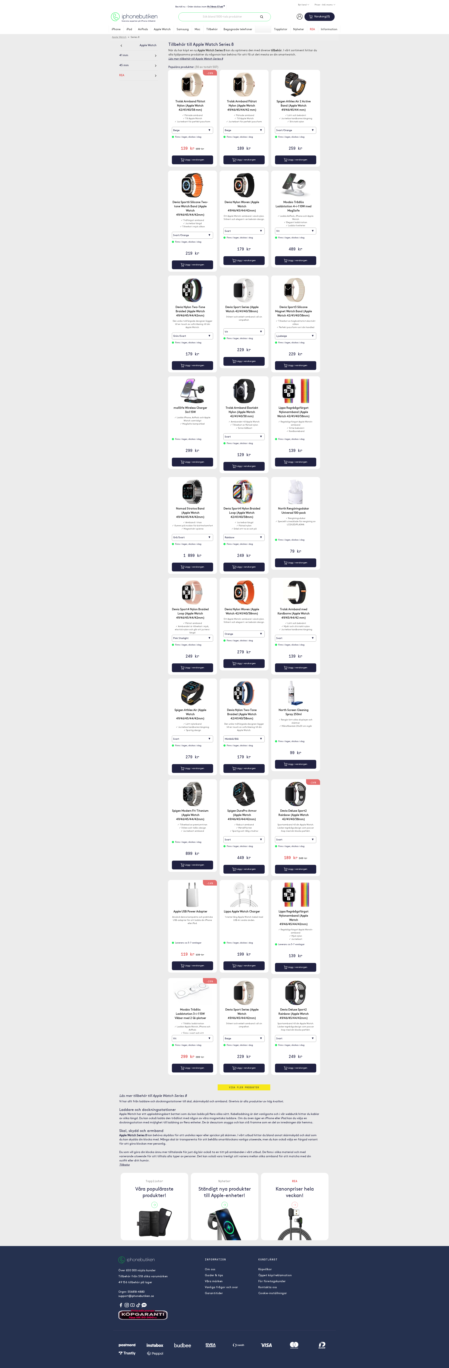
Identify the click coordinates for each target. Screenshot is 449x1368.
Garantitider (214, 1293)
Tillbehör (212, 29)
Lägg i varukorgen (194, 160)
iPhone (116, 29)
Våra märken (214, 1281)
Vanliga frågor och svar (221, 1287)
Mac (197, 29)
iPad (129, 29)
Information (329, 29)
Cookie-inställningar (272, 1293)
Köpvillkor (265, 1269)
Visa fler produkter (244, 1087)
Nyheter (298, 29)
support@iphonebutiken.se (136, 1296)
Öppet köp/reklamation (275, 1275)
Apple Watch (162, 29)
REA (312, 29)
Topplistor (280, 29)
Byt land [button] (302, 5)
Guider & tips (214, 1275)
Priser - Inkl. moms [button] (324, 5)
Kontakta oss (267, 1287)
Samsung (183, 29)
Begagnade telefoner (238, 29)
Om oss (210, 1269)
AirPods (143, 29)
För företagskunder (272, 1281)
